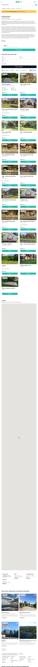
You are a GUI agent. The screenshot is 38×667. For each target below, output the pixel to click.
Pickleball (29, 656)
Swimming (12, 656)
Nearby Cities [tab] (21, 653)
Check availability (19, 49)
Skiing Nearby (21, 659)
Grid (31, 70)
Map (35, 70)
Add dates (10, 94)
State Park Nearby (5, 657)
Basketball (4, 662)
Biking (20, 660)
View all (4, 649)
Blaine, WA (3, 611)
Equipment (3, 59)
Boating (12, 657)
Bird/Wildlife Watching (6, 656)
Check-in (3, 56)
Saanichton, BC (21, 611)
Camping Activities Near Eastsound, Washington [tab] (9, 653)
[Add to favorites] (17, 595)
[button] (7, 70)
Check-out (21, 56)
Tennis (3, 660)
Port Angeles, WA (4, 639)
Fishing (29, 657)
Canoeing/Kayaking (22, 657)
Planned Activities (22, 656)
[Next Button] (17, 602)
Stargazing (4, 659)
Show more (3, 40)
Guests (3, 62)
